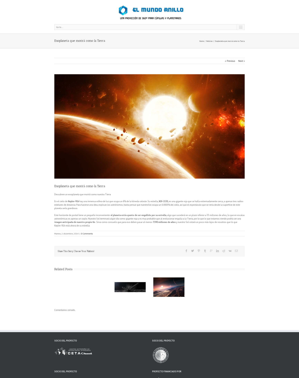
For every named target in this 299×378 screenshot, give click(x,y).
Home (201, 41)
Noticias (209, 41)
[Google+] (211, 250)
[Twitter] (192, 250)
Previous (231, 61)
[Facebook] (186, 250)
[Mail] (236, 250)
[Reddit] (223, 250)
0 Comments (87, 233)
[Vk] (230, 250)
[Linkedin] (217, 250)
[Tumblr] (205, 250)
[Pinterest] (198, 250)
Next (240, 61)
